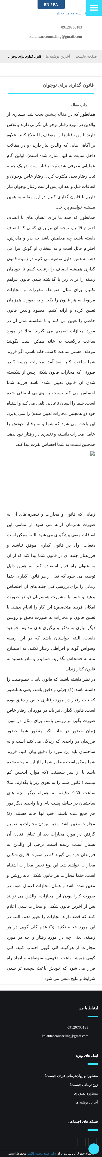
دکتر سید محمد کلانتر (41, 1153)
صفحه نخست (86, 56)
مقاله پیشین (56, 114)
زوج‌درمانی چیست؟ (83, 1085)
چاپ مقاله (79, 105)
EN (46, 4)
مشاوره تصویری (86, 1093)
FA (55, 4)
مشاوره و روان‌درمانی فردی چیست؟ (71, 1076)
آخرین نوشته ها (58, 56)
